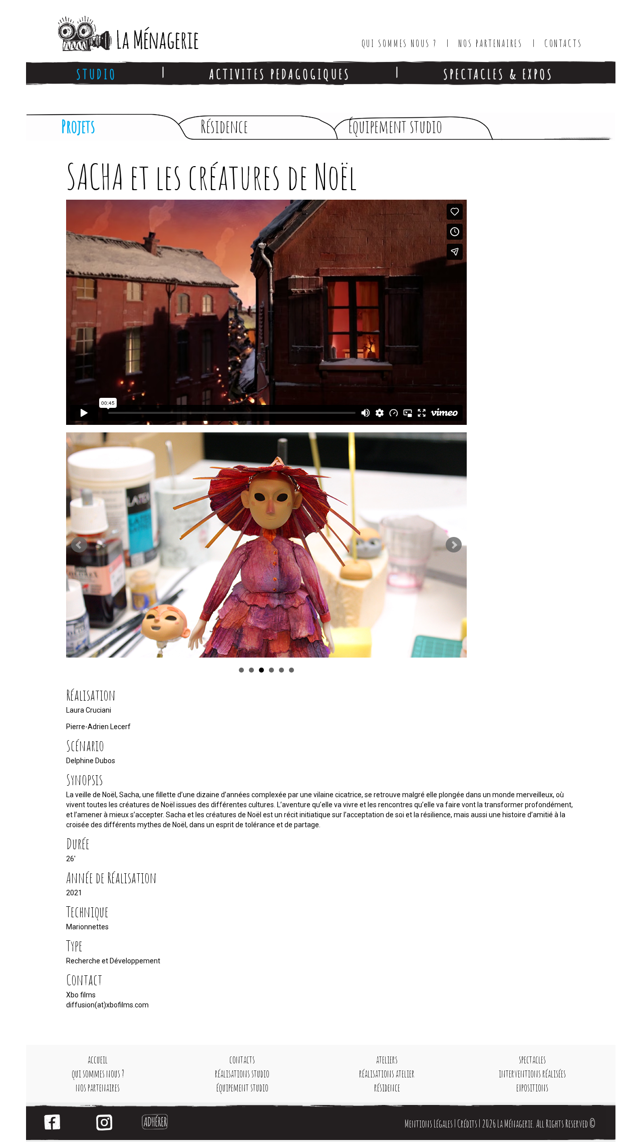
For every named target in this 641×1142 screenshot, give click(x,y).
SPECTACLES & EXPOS (498, 74)
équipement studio (242, 1087)
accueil (98, 1059)
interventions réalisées (532, 1073)
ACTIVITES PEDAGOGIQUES (280, 74)
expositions (532, 1087)
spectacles (532, 1059)
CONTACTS (563, 43)
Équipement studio (395, 126)
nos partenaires (98, 1087)
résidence (387, 1087)
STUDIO (96, 74)
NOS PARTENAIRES (490, 43)
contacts (242, 1059)
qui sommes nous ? (98, 1073)
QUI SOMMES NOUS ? (399, 43)
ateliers (387, 1059)
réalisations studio (242, 1073)
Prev (79, 545)
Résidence (224, 126)
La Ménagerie (118, 30)
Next (454, 545)
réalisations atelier (387, 1073)
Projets (78, 126)
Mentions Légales (429, 1123)
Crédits (467, 1123)
